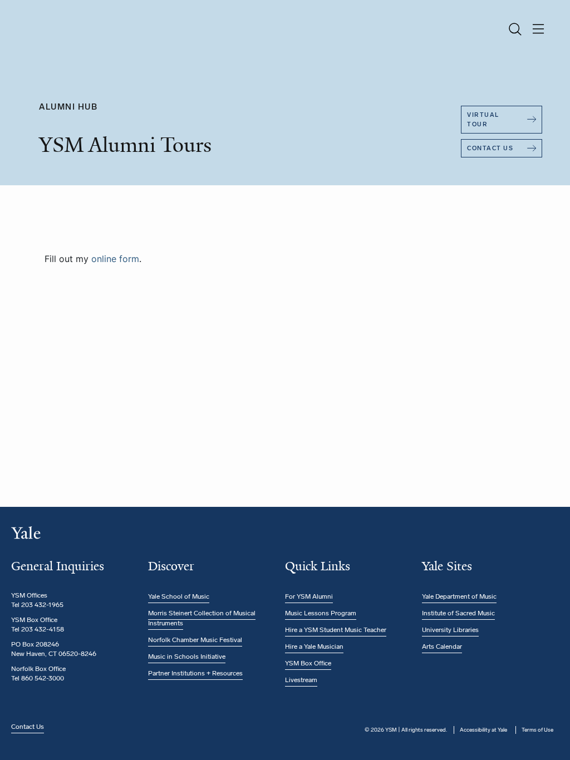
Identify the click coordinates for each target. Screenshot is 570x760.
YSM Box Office (308, 663)
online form (115, 258)
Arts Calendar (442, 646)
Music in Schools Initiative (186, 656)
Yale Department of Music (459, 596)
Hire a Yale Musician (314, 646)
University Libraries (450, 630)
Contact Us (27, 727)
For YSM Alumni (309, 596)
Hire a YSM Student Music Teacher (335, 630)
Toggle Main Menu (538, 29)
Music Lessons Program (320, 613)
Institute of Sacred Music (458, 613)
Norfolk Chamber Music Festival (195, 640)
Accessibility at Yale (483, 730)
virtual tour (483, 119)
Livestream (301, 680)
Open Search (515, 29)
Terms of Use (537, 730)
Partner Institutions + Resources (195, 673)
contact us (490, 148)
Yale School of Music (178, 596)
